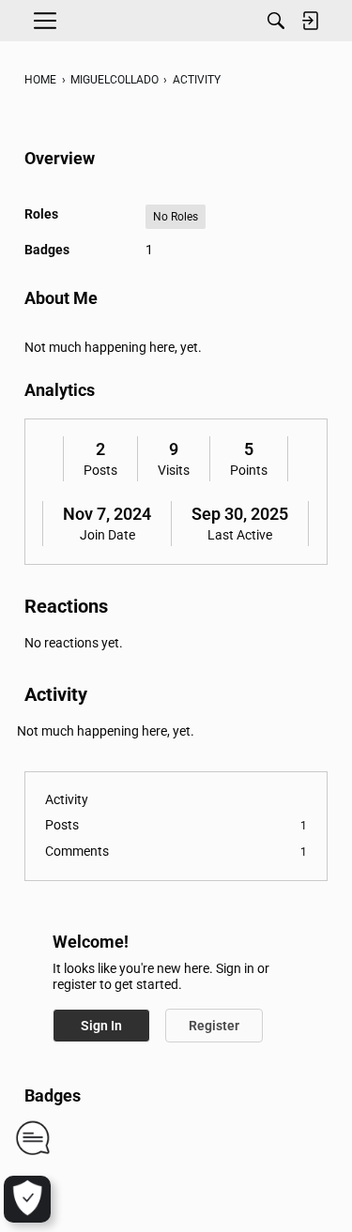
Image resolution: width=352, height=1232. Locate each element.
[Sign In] (310, 20)
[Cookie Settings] (27, 1199)
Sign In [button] (101, 1025)
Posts (100, 470)
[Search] (276, 20)
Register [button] (214, 1025)
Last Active (239, 534)
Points (249, 470)
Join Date (107, 534)
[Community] (176, 20)
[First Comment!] (33, 1137)
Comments (176, 851)
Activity (66, 799)
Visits (174, 470)
